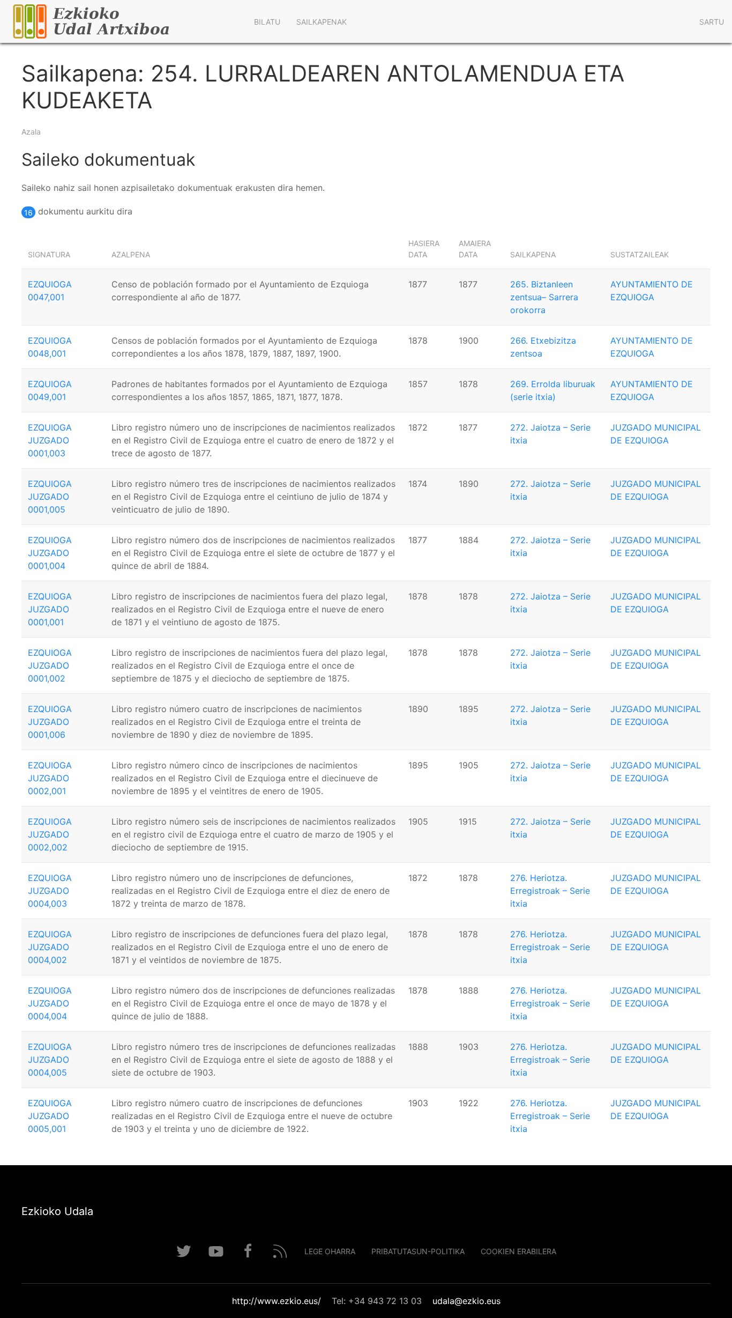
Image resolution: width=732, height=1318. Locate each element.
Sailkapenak (321, 21)
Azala (31, 131)
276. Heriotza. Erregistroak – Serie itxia (550, 890)
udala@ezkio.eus (466, 1300)
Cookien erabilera (518, 1251)
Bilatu (267, 21)
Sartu (711, 21)
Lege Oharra (329, 1251)
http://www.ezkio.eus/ (276, 1300)
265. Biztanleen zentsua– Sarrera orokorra (544, 297)
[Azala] (123, 21)
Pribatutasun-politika (418, 1251)
